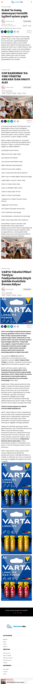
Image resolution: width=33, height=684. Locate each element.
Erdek (4, 642)
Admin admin (9, 87)
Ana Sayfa (6, 669)
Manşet (25, 25)
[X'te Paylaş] (5, 31)
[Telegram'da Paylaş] (11, 31)
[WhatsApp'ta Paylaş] (8, 31)
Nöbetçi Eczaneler (8, 658)
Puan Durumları (7, 660)
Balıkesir (5, 639)
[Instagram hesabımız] (18, 613)
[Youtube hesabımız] (21, 613)
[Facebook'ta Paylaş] (2, 31)
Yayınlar (5, 662)
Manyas (5, 646)
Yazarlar (5, 671)
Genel (3, 93)
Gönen (5, 644)
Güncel (9, 93)
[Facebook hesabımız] (13, 613)
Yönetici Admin (10, 21)
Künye (4, 674)
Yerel (29, 25)
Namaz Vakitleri (7, 655)
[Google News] (29, 32)
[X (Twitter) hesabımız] (15, 613)
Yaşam (19, 93)
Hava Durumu (6, 653)
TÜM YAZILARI (27, 21)
